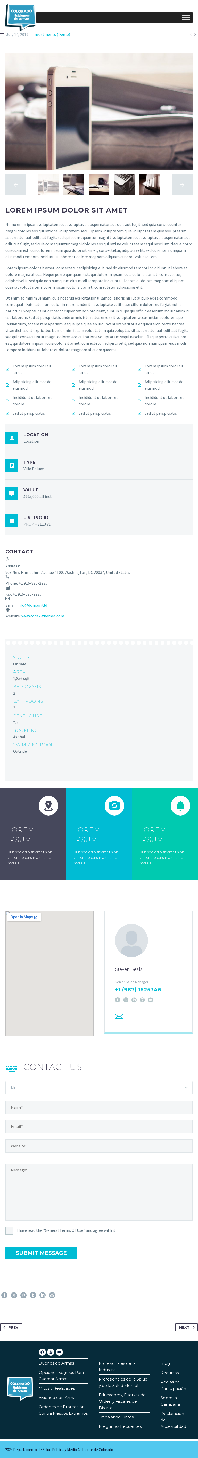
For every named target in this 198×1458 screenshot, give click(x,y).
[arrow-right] (182, 184)
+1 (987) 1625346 (138, 990)
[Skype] (150, 999)
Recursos (170, 1372)
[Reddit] (52, 1295)
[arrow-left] (15, 184)
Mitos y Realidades (57, 1388)
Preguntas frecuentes (120, 1426)
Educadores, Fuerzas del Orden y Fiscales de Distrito (123, 1401)
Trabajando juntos (116, 1417)
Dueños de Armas (56, 1363)
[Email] (119, 1015)
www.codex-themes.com (42, 615)
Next (184, 1327)
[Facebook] (117, 999)
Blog (165, 1363)
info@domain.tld (32, 605)
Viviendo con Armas (58, 1397)
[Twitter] (14, 1295)
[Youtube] (59, 1352)
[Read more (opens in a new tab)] (99, 691)
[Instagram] (142, 999)
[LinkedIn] (134, 999)
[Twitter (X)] (125, 999)
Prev (13, 1327)
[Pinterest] (23, 1295)
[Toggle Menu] (186, 17)
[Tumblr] (33, 1295)
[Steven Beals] (148, 971)
